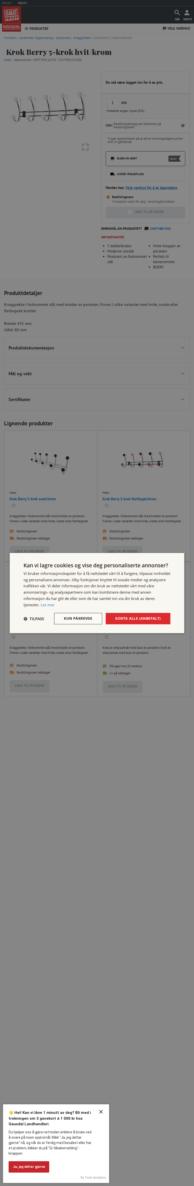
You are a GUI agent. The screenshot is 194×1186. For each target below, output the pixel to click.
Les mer (48, 604)
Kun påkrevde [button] (78, 618)
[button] (33, 618)
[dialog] (97, 593)
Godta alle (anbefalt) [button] (138, 618)
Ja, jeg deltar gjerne (29, 1167)
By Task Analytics (93, 1177)
